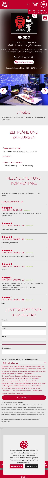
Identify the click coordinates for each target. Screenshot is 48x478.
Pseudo (4, 320)
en (34, 10)
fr (30, 10)
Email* (4, 328)
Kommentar (6, 348)
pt (45, 10)
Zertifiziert (27, 210)
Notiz (3, 336)
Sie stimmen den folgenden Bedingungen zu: (19, 359)
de (41, 10)
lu (38, 10)
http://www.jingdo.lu (26, 62)
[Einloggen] (28, 5)
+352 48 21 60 (26, 57)
